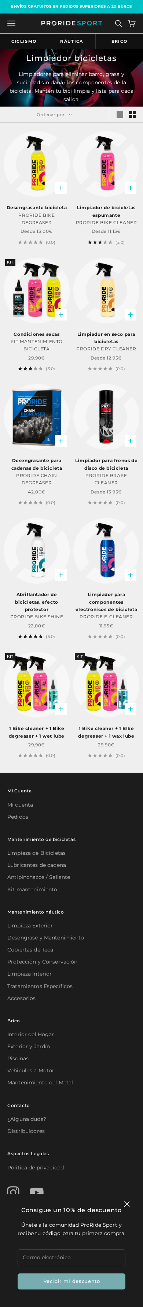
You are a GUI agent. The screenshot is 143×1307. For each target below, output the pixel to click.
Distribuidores (26, 1131)
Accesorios (21, 998)
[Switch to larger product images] (120, 114)
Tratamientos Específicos (40, 986)
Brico (119, 41)
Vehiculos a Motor (30, 1070)
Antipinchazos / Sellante (38, 877)
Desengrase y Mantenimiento (45, 937)
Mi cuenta (20, 805)
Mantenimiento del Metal (40, 1082)
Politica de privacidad (35, 1167)
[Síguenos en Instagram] (13, 1192)
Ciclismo (24, 41)
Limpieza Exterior (30, 925)
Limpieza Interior (29, 973)
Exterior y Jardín (28, 1046)
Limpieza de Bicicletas (36, 853)
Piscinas (18, 1058)
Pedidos (17, 817)
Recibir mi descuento (71, 1281)
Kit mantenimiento (32, 889)
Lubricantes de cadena (36, 865)
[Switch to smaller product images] (132, 114)
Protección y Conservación (42, 961)
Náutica (71, 41)
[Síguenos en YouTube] (37, 1192)
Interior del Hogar (30, 1034)
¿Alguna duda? (26, 1119)
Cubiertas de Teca (30, 949)
